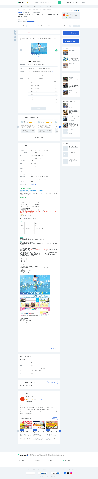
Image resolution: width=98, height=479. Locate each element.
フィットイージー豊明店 (73, 146)
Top (18, 9)
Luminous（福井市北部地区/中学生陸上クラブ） (74, 132)
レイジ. (42, 121)
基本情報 (22, 25)
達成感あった (40, 123)
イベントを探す (21, 460)
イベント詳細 (40, 25)
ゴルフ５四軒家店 (72, 159)
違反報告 (58, 446)
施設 (35, 6)
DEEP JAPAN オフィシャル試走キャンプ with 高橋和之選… (74, 92)
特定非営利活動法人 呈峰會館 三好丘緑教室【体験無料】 (74, 65)
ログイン (78, 2)
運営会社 (62, 469)
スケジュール (51, 25)
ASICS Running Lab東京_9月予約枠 (74, 112)
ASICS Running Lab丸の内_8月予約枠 (74, 119)
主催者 (28, 6)
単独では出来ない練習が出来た (26, 123)
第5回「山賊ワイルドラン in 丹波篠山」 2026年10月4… (74, 79)
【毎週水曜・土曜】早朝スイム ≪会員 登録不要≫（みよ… (74, 52)
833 (76, 15)
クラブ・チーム (48, 6)
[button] (38, 56)
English (83, 2)
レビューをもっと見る (39, 137)
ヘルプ (74, 2)
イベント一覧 (23, 9)
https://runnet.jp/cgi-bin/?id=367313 (28, 218)
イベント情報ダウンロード (71, 41)
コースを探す (67, 460)
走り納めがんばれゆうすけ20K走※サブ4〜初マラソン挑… (74, 106)
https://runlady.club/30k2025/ (37, 155)
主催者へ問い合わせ (71, 33)
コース (41, 6)
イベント (21, 6)
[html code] (15, 40)
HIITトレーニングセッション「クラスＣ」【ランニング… (74, 125)
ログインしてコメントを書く (52, 382)
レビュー (30, 25)
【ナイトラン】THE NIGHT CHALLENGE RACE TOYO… (74, 86)
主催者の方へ (68, 2)
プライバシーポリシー (54, 469)
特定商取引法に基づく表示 (72, 469)
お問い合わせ (27, 469)
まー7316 (26, 121)
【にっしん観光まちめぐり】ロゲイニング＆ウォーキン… (74, 59)
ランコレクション (69, 14)
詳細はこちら (33, 184)
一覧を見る (55, 418)
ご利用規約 (44, 469)
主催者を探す (37, 460)
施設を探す (52, 460)
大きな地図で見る (54, 348)
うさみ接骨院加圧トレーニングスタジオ (74, 153)
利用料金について (36, 469)
